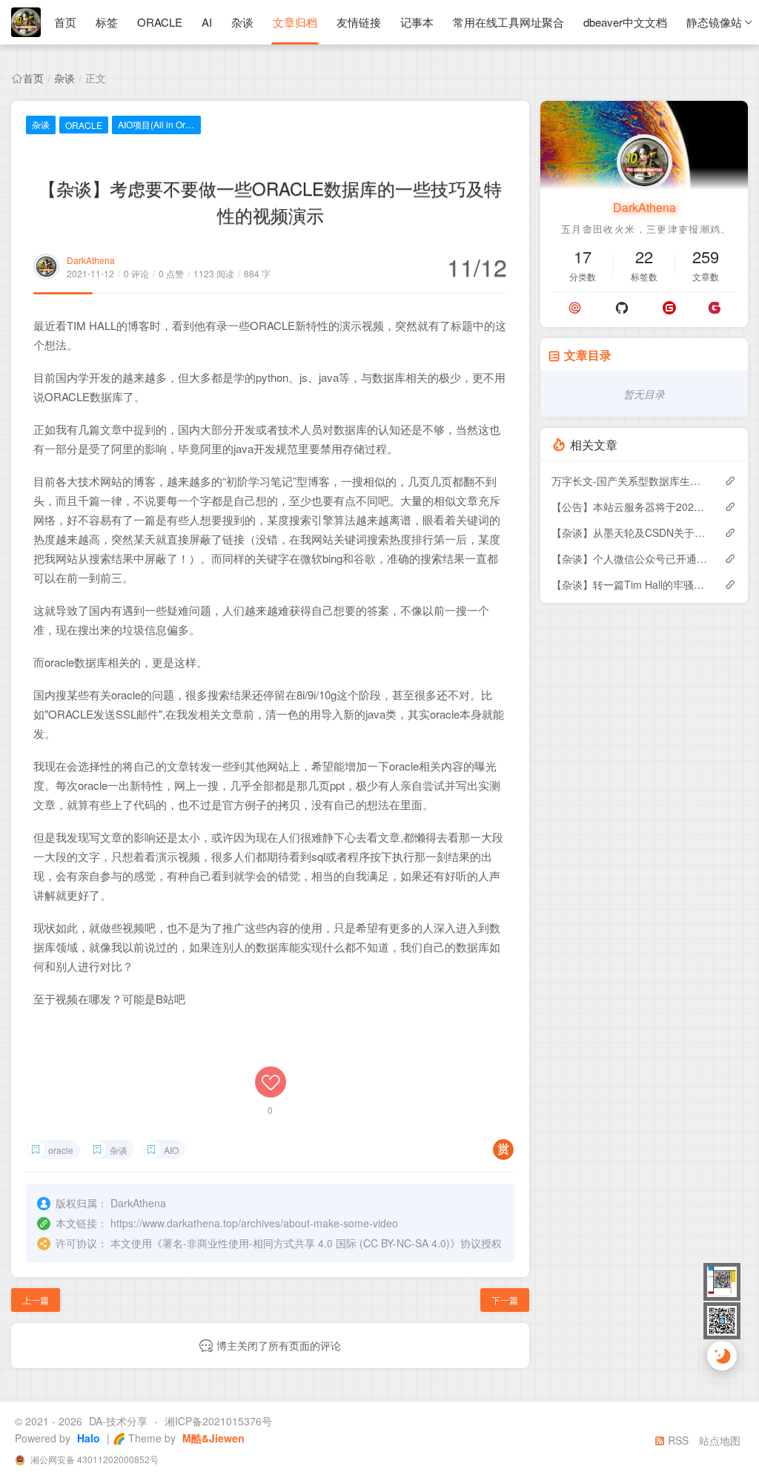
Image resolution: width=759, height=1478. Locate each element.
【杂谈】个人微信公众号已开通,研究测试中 (630, 558)
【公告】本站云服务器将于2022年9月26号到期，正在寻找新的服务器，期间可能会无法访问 (630, 506)
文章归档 (295, 22)
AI (207, 22)
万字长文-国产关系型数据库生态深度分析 (630, 480)
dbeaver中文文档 (625, 22)
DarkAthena (91, 260)
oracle (60, 1150)
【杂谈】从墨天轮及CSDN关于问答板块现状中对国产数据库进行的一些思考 (630, 532)
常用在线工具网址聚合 (508, 22)
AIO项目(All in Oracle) (159, 124)
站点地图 (719, 1440)
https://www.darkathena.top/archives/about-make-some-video (254, 1222)
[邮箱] (575, 307)
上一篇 (35, 1299)
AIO (171, 1150)
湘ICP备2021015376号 (218, 1420)
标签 (107, 22)
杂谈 (242, 22)
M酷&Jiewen (212, 1438)
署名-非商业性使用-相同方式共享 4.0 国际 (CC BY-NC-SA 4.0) (306, 1242)
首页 (65, 22)
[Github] (621, 307)
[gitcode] (714, 308)
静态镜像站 (714, 22)
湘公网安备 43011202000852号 (93, 1459)
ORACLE (159, 22)
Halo (87, 1438)
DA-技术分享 (118, 1420)
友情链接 (359, 22)
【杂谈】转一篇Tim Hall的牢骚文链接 (630, 584)
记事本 (417, 22)
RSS (677, 1440)
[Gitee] (669, 307)
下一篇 (504, 1299)
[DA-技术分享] (26, 22)
